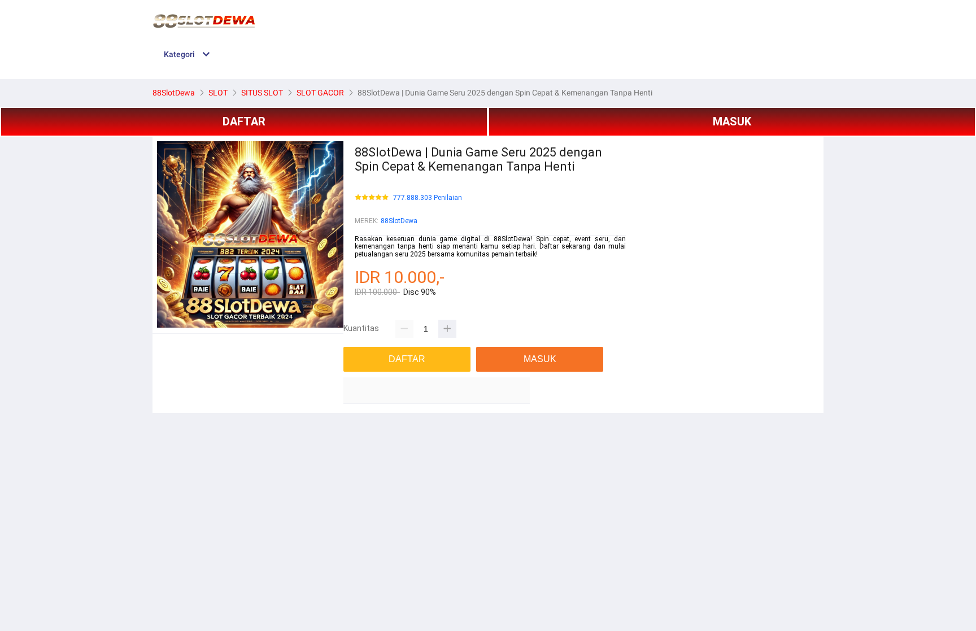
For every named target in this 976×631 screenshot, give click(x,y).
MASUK (732, 121)
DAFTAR (244, 121)
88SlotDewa (399, 221)
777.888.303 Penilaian (427, 198)
